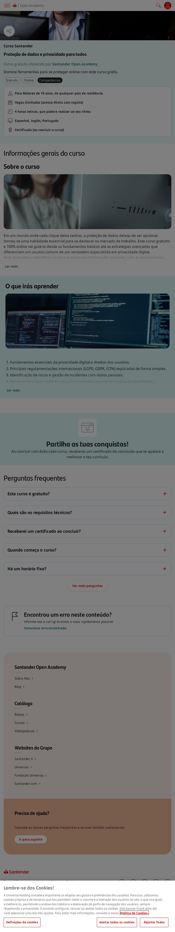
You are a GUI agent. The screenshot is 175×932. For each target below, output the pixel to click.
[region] (87, 906)
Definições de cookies (22, 922)
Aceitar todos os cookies (116, 922)
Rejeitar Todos (154, 922)
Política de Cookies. (134, 913)
